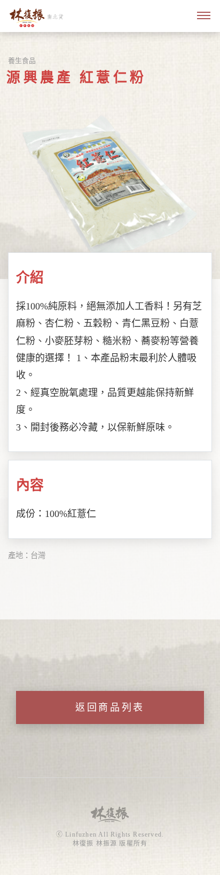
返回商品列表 (110, 707)
